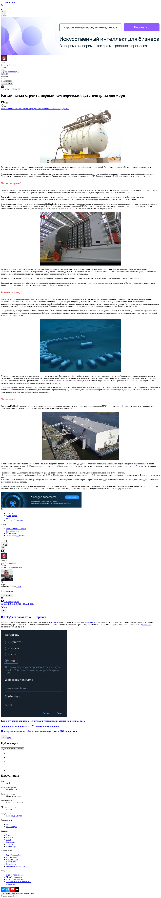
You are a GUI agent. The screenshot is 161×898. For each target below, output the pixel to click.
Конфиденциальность (15, 866)
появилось (146, 624)
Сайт (20, 567)
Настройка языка (8, 893)
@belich (18, 587)
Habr (15, 896)
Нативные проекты (14, 879)
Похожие (20, 749)
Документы (11, 862)
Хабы (8, 840)
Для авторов (11, 857)
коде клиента (54, 622)
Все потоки (10, 2)
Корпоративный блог (15, 875)
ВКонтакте (5, 567)
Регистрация (11, 827)
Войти (9, 824)
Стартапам (10, 884)
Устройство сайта (13, 855)
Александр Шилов (14, 816)
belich (3, 89)
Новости (9, 837)
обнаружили (90, 622)
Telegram (14, 567)
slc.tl (8, 783)
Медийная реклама (14, 877)
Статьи (9, 835)
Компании (10, 842)
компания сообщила (137, 464)
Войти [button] (4, 16)
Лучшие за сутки (8, 749)
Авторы (9, 844)
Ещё (9, 737)
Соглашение (11, 864)
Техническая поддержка (26, 893)
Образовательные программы (18, 882)
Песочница (11, 846)
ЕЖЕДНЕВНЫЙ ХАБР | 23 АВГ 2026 (17, 604)
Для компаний (12, 859)
